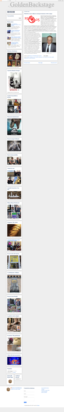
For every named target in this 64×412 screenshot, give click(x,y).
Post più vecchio (54, 62)
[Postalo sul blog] (44, 55)
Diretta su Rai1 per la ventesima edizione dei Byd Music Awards (16, 37)
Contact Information (44, 391)
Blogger (38, 405)
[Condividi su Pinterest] (47, 55)
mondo (30, 58)
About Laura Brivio (44, 392)
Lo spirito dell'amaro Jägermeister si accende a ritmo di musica (16, 25)
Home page (40, 62)
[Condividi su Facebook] (46, 55)
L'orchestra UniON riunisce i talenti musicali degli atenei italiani (13, 240)
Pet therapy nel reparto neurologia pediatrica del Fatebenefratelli (14, 43)
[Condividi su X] (45, 55)
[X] (10, 12)
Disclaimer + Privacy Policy (45, 390)
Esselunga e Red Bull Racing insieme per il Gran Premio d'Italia (15, 31)
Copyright (42, 389)
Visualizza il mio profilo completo (15, 389)
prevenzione (33, 58)
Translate (14, 372)
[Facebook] (8, 12)
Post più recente (27, 62)
